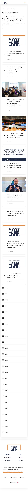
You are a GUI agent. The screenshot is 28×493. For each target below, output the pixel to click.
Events (20, 454)
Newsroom (7, 454)
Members (20, 457)
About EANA (7, 457)
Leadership (7, 460)
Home (3, 8)
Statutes (20, 460)
